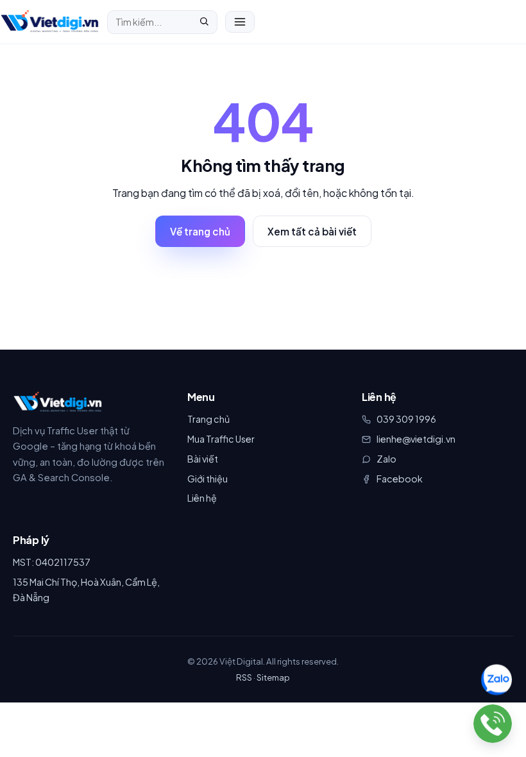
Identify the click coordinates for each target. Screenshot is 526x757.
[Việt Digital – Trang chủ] (49, 22)
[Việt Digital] (58, 402)
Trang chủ (208, 419)
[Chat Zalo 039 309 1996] (497, 680)
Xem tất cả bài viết (312, 231)
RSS (244, 677)
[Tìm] (204, 22)
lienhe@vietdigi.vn (416, 439)
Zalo (386, 458)
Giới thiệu (207, 478)
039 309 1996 (406, 419)
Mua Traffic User (221, 439)
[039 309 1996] (492, 723)
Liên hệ (202, 498)
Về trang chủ (200, 231)
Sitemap (273, 677)
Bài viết (202, 458)
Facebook (400, 478)
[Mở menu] (240, 22)
